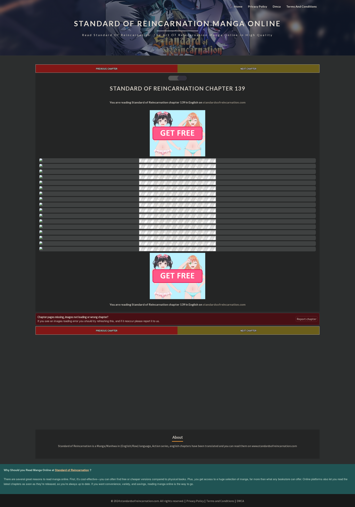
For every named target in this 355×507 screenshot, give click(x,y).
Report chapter (306, 319)
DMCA (240, 501)
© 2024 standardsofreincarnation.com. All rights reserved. (147, 501)
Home (238, 6)
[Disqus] (178, 381)
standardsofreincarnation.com (224, 102)
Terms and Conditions (301, 6)
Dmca (277, 6)
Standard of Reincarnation (72, 470)
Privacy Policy (257, 6)
